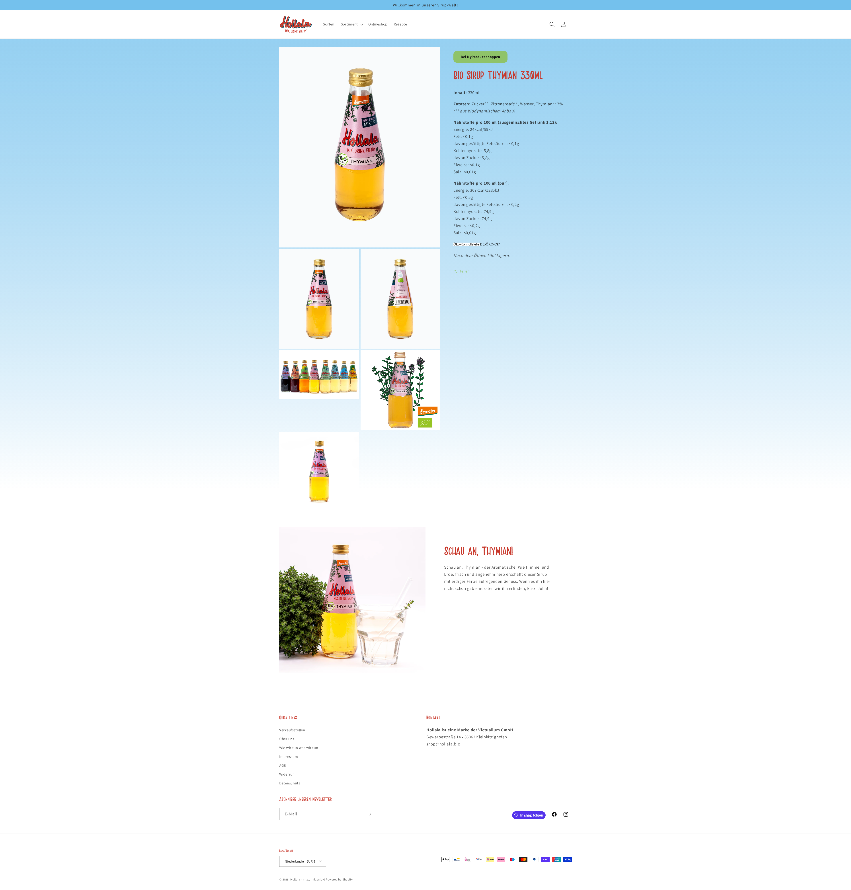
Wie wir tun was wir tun (298, 747)
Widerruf (286, 774)
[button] (351, 24)
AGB (282, 765)
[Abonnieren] (369, 814)
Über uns (286, 738)
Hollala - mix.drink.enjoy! (307, 879)
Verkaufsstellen (292, 730)
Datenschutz (289, 783)
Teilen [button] (465, 271)
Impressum (288, 756)
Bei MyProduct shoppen (480, 56)
